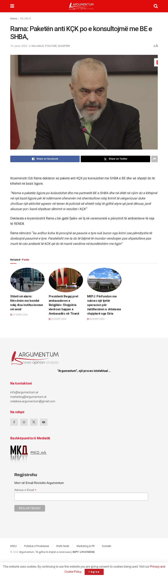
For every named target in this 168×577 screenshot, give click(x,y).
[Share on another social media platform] (154, 159)
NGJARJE (25, 18)
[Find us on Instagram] (24, 422)
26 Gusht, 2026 (58, 319)
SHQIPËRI (64, 45)
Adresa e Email (25, 490)
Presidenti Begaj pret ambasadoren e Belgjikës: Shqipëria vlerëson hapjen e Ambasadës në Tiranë (64, 305)
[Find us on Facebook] (14, 422)
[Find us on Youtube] (44, 422)
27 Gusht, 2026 (20, 315)
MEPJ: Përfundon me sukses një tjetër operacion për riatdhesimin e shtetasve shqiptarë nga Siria (104, 305)
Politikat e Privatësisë (36, 546)
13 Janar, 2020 (18, 45)
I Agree (94, 571)
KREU (13, 546)
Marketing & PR (86, 546)
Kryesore (20, 288)
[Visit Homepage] (81, 6)
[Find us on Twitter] (34, 422)
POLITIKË (51, 45)
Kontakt (106, 546)
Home (13, 18)
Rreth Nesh (62, 546)
